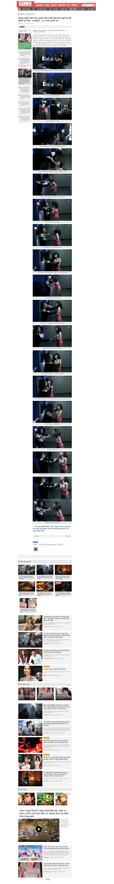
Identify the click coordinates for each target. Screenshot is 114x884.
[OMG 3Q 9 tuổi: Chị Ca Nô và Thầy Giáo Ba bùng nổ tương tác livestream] (30, 853)
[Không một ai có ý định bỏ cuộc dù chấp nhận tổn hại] (52, 311)
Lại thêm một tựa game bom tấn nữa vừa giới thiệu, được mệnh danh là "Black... (63, 577)
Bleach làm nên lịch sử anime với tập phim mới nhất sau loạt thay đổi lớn (56, 741)
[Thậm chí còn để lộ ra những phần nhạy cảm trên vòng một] (52, 462)
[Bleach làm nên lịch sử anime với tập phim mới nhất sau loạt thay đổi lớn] (30, 745)
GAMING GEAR (64, 9)
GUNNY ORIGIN (26, 9)
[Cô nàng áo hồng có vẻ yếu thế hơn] (52, 412)
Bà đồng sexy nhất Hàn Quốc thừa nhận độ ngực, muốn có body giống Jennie (57, 758)
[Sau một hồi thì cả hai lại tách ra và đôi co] (52, 336)
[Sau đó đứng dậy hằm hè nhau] (52, 109)
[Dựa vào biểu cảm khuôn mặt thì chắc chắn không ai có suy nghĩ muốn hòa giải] (52, 387)
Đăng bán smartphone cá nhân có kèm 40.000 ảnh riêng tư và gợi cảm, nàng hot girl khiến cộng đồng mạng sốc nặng (25, 61)
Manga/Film (51, 675)
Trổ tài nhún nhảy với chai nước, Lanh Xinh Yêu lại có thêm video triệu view (56, 864)
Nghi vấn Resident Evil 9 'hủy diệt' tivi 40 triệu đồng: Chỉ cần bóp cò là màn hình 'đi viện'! (25, 97)
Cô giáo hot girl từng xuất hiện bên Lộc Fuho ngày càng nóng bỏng (57, 651)
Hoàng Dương (47, 658)
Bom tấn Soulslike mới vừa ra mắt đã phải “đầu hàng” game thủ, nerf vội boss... (44, 577)
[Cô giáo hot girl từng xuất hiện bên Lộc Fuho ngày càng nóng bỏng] (30, 656)
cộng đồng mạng (53, 544)
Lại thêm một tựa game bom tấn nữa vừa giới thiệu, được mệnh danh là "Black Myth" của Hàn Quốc (56, 774)
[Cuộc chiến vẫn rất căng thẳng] (52, 210)
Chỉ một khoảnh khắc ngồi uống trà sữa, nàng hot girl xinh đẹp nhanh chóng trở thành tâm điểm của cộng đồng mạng (25, 46)
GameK (22, 14)
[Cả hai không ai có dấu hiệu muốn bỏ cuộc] (52, 235)
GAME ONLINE (73, 9)
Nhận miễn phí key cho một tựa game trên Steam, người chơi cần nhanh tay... (44, 594)
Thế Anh (45, 626)
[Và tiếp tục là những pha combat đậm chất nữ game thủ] (52, 185)
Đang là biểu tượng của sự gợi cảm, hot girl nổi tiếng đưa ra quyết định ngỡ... (28, 611)
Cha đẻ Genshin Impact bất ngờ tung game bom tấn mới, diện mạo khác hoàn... (26, 577)
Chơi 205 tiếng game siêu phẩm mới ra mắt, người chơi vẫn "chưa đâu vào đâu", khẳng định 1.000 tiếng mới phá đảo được (25, 89)
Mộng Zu (46, 675)
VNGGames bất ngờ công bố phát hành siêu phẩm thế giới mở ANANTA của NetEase (57, 723)
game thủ (60, 544)
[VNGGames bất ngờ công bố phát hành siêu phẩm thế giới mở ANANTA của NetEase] (30, 728)
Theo (52, 536)
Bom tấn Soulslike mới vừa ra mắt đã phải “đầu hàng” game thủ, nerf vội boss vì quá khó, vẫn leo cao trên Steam (57, 706)
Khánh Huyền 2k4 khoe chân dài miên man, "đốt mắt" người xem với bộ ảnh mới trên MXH (56, 618)
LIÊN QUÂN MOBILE (42, 9)
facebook (89, 2)
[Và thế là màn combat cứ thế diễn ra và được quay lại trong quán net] (52, 260)
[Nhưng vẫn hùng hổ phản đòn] (52, 499)
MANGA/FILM (61, 5)
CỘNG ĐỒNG (74, 5)
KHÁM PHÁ (54, 5)
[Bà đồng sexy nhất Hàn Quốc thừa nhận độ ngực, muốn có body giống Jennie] (30, 762)
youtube (92, 2)
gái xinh (40, 544)
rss (95, 2)
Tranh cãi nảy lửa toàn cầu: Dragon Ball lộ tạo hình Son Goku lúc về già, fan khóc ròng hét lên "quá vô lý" (25, 119)
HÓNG (68, 5)
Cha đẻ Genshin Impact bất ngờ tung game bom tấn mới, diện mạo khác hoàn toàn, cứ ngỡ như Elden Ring (24, 81)
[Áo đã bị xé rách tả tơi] (52, 437)
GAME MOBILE (39, 5)
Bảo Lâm (46, 749)
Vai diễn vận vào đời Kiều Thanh (54, 669)
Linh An (45, 765)
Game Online (30, 14)
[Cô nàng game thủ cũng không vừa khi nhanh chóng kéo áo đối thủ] (52, 159)
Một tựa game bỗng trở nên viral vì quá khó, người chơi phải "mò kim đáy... (26, 594)
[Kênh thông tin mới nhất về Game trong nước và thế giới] (25, 4)
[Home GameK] (19, 8)
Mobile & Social (51, 626)
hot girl (45, 544)
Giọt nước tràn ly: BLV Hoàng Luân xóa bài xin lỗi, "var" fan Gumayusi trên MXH (24, 103)
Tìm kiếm (93, 5)
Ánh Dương (46, 857)
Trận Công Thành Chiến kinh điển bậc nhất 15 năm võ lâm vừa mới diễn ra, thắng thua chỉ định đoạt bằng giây (44, 813)
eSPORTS (47, 5)
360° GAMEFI (91, 9)
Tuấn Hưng (46, 643)
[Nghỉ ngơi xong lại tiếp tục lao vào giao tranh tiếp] (52, 361)
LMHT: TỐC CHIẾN (53, 9)
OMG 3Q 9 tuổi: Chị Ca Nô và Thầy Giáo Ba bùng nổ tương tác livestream (56, 847)
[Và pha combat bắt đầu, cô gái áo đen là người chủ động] (52, 134)
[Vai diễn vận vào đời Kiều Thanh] (30, 673)
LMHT (33, 9)
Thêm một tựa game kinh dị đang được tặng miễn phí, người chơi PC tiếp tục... (63, 594)
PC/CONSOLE (82, 9)
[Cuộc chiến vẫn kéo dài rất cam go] (52, 286)
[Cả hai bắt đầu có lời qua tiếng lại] (52, 84)
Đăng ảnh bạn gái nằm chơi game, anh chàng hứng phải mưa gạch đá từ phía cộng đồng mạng (25, 53)
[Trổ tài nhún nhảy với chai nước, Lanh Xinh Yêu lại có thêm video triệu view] (30, 870)
